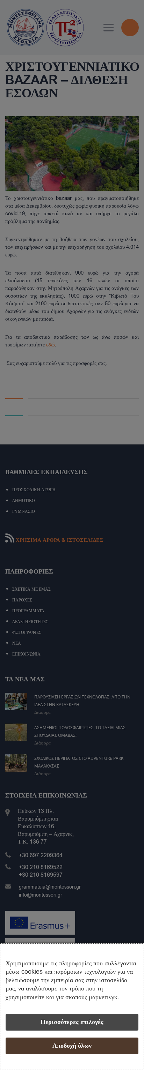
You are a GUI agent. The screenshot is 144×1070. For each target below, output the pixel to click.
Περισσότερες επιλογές (72, 1022)
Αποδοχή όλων (72, 1045)
